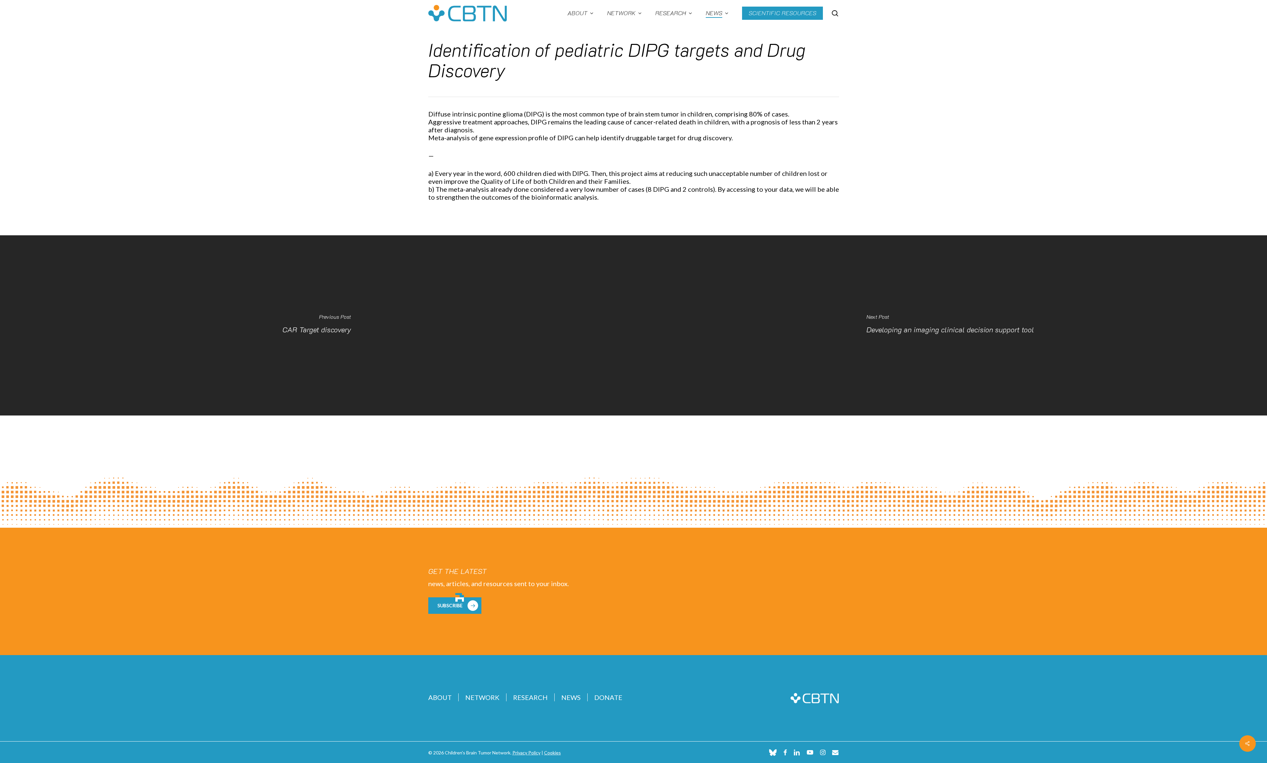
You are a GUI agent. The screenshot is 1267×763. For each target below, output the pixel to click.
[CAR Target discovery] (317, 325)
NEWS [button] (571, 697)
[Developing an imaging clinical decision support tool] (950, 325)
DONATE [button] (608, 697)
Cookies (552, 752)
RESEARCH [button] (530, 697)
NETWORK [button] (482, 697)
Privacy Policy (526, 752)
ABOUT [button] (440, 697)
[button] (454, 605)
